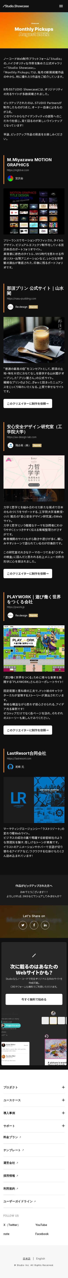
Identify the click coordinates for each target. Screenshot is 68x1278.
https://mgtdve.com (18, 170)
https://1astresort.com (19, 758)
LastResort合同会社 (26, 753)
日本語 (27, 1258)
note (6, 1234)
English (40, 1258)
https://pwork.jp (16, 606)
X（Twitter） (11, 1225)
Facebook (42, 1234)
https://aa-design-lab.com (21, 437)
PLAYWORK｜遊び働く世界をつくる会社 (34, 599)
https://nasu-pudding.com (21, 298)
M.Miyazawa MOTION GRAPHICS (29, 162)
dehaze (61, 6)
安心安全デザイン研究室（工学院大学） (34, 429)
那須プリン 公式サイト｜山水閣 (35, 291)
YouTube (41, 1225)
